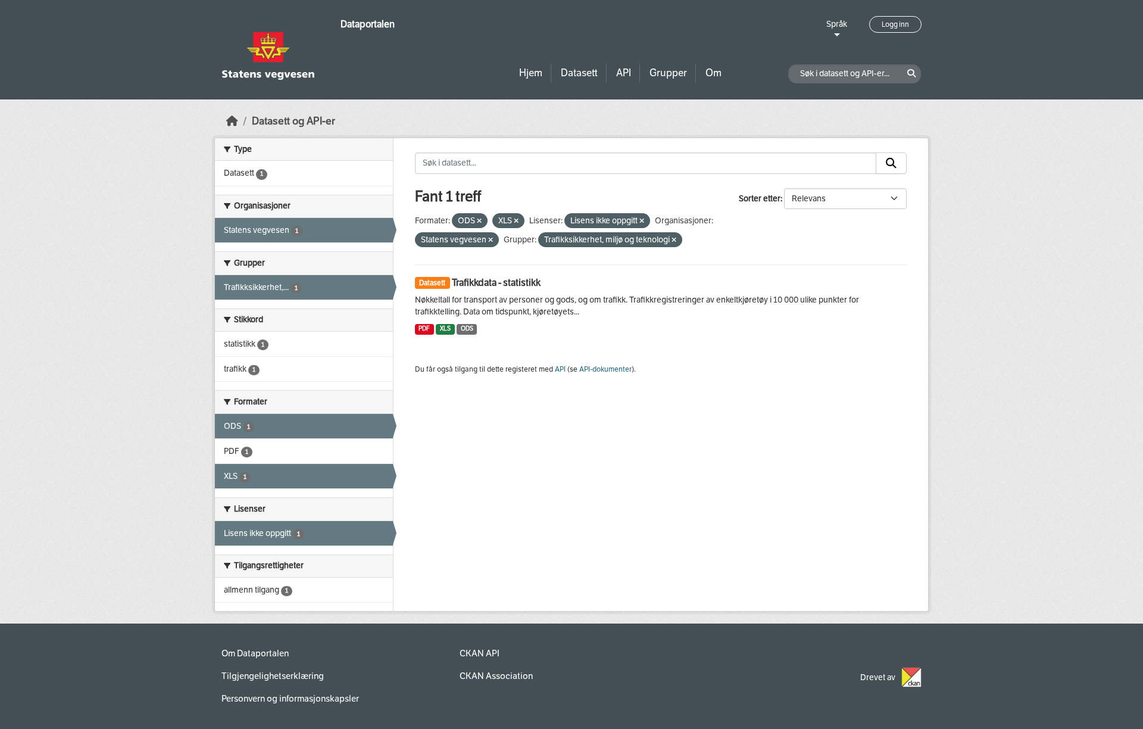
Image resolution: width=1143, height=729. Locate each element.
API (623, 73)
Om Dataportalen (255, 653)
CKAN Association (496, 676)
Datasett (579, 73)
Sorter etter (759, 199)
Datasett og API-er (293, 121)
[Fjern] (479, 221)
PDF (424, 328)
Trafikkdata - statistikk (496, 282)
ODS (467, 328)
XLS (445, 328)
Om (713, 73)
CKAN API (479, 653)
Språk (836, 24)
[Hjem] (232, 121)
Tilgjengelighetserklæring (272, 676)
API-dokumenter (605, 369)
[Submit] (891, 163)
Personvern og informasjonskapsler (290, 698)
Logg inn (895, 24)
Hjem (530, 73)
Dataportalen (368, 24)
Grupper (668, 73)
